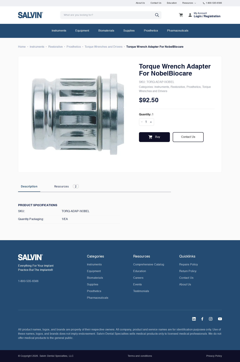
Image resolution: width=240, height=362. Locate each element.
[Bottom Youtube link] (220, 318)
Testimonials (141, 291)
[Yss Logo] (51, 257)
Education (172, 3)
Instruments (59, 30)
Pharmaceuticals (177, 30)
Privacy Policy (214, 356)
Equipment (82, 30)
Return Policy (187, 271)
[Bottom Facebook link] (202, 319)
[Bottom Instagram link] (210, 319)
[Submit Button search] (158, 15)
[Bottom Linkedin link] (194, 319)
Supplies (129, 30)
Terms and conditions (140, 356)
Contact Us (156, 3)
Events (137, 284)
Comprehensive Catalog (148, 264)
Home (22, 47)
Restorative (55, 47)
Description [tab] (29, 186)
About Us (140, 3)
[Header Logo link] (30, 15)
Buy (157, 137)
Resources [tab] (65, 186)
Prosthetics (151, 30)
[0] (181, 15)
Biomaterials (106, 30)
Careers (138, 278)
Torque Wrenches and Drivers (103, 47)
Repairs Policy (188, 264)
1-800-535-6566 (214, 3)
